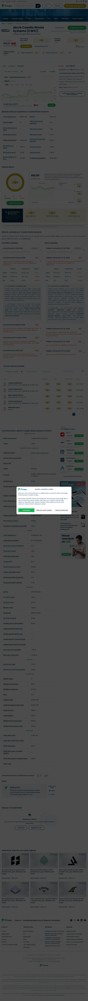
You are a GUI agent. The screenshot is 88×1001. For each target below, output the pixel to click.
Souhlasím (26, 510)
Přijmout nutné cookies (44, 510)
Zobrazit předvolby (61, 510)
